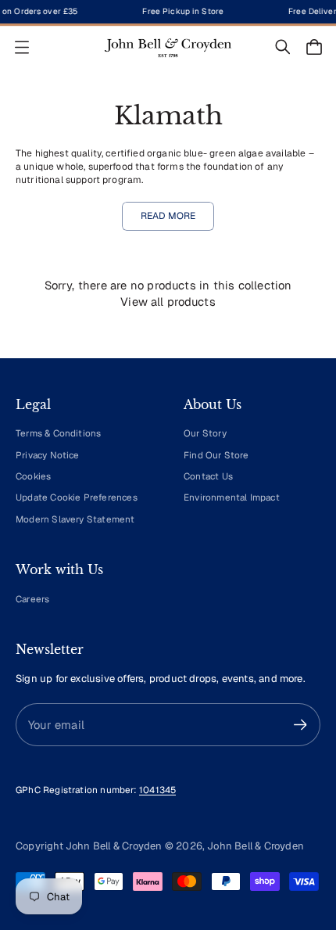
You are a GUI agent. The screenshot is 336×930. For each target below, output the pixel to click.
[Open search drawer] (282, 47)
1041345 (157, 789)
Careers (32, 599)
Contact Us (208, 476)
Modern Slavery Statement (75, 519)
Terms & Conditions (58, 433)
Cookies (33, 476)
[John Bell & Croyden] (168, 47)
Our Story (205, 433)
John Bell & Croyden (255, 846)
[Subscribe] (300, 725)
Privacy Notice (48, 455)
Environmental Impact (232, 497)
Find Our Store (216, 455)
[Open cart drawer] (314, 47)
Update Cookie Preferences (77, 497)
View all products (168, 301)
